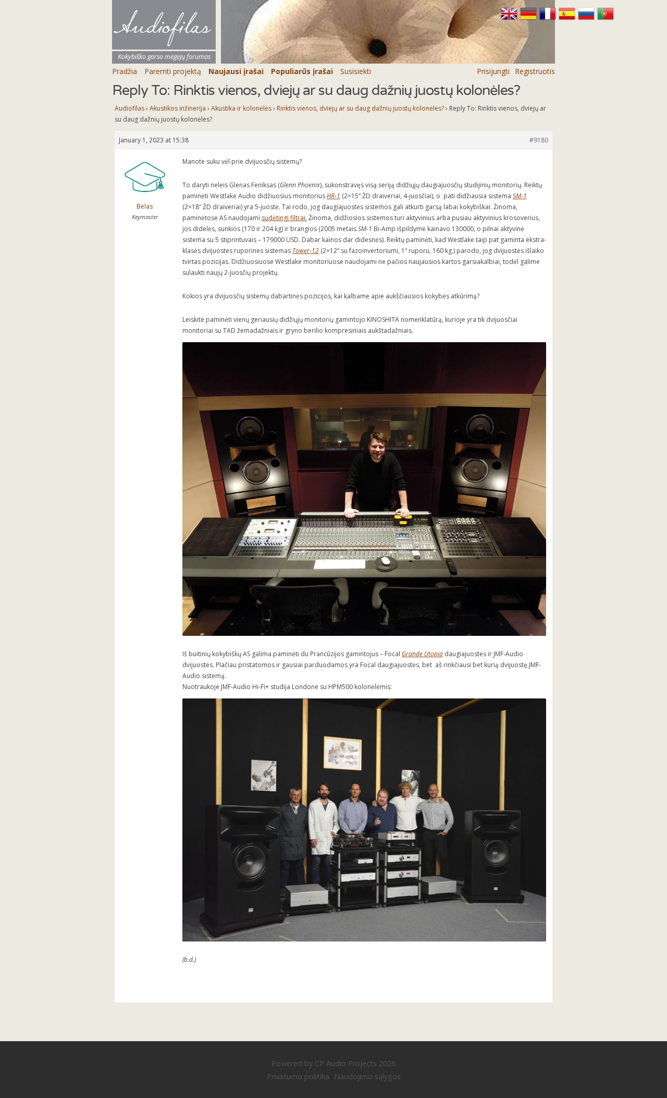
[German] (529, 18)
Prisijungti (493, 71)
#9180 (538, 140)
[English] (510, 18)
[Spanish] (568, 18)
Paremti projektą (172, 71)
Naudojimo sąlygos (367, 1076)
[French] (549, 18)
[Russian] (587, 18)
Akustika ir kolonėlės (241, 108)
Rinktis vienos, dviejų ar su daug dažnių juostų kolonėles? (360, 108)
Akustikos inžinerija (178, 108)
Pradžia (124, 71)
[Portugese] (605, 18)
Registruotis (535, 71)
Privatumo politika (298, 1076)
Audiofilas (129, 108)
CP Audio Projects (346, 1063)
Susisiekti (355, 71)
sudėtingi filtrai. (284, 217)
